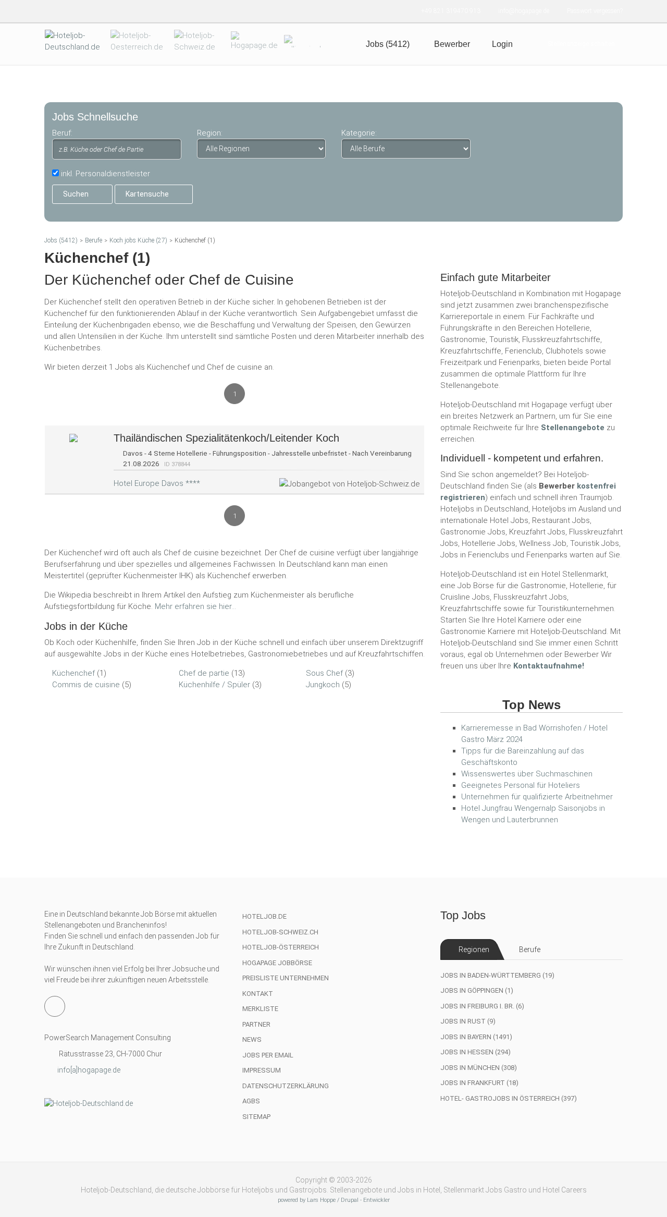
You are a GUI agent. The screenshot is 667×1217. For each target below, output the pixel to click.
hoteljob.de (264, 916)
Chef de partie (204, 673)
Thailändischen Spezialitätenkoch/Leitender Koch (226, 438)
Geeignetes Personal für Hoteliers (520, 785)
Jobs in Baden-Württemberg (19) (497, 975)
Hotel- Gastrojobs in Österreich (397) (508, 1098)
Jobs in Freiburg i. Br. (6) (482, 1006)
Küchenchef (73, 673)
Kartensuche (147, 194)
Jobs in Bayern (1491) (476, 1037)
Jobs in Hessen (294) (475, 1052)
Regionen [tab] (474, 949)
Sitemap (256, 1117)
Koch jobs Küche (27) (138, 240)
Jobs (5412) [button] (388, 44)
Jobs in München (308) (478, 1068)
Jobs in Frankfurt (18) (479, 1083)
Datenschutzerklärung (285, 1086)
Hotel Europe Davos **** (157, 483)
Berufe (93, 240)
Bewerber (452, 44)
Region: (210, 133)
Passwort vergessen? (595, 11)
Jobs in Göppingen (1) (476, 990)
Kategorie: (359, 133)
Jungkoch (323, 684)
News (252, 1039)
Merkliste (260, 1009)
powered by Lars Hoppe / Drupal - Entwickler (334, 1200)
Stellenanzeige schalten (581, 43)
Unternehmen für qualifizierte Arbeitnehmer (537, 796)
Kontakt (257, 993)
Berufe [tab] (529, 949)
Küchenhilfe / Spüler (214, 684)
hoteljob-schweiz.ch (280, 932)
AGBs (251, 1101)
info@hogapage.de (523, 11)
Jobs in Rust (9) (468, 1021)
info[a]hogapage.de (88, 1070)
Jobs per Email (267, 1055)
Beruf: (62, 133)
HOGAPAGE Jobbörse (277, 963)
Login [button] (502, 44)
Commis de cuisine (86, 684)
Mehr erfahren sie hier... (195, 606)
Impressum (261, 1070)
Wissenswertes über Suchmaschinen (526, 773)
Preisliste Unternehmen (285, 978)
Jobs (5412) (61, 240)
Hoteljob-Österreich (280, 947)
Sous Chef (324, 673)
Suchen (76, 194)
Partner (256, 1024)
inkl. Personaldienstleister (105, 173)
